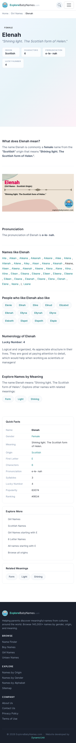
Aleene (39, 268)
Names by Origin (12, 672)
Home (5, 13)
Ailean (12, 258)
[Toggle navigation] (69, 5)
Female (36, 436)
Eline (35, 305)
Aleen (5, 268)
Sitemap (7, 688)
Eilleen (7, 278)
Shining (35, 399)
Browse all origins (18, 552)
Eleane (41, 278)
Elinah (22, 305)
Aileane (48, 258)
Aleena (16, 268)
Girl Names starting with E (22, 532)
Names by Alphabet (13, 682)
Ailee (58, 258)
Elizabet (64, 305)
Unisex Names (10, 657)
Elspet (24, 320)
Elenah (61, 278)
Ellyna (23, 312)
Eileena (57, 273)
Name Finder (9, 641)
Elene (5, 283)
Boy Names (8, 647)
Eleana (18, 278)
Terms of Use (9, 718)
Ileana (14, 283)
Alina (68, 268)
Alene (58, 268)
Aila (4, 258)
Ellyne (52, 312)
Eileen (46, 273)
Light (21, 399)
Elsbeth (9, 320)
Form (8, 399)
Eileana (25, 273)
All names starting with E (22, 545)
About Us (7, 702)
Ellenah (9, 312)
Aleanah (57, 263)
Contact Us (8, 708)
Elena (51, 278)
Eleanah (29, 278)
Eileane (36, 273)
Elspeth (39, 320)
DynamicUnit (38, 737)
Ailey (27, 263)
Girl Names (17, 13)
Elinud (48, 305)
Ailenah (6, 263)
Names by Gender (12, 677)
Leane (27, 283)
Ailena (67, 258)
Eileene (68, 273)
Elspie (53, 320)
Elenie (8, 305)
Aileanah (36, 258)
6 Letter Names (17, 539)
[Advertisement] (38, 96)
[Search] (59, 5)
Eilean (14, 273)
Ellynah (38, 312)
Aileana (23, 258)
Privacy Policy (10, 713)
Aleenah (27, 268)
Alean (35, 263)
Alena (49, 268)
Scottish (36, 452)
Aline (5, 273)
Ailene (17, 263)
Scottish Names (17, 525)
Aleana (46, 263)
